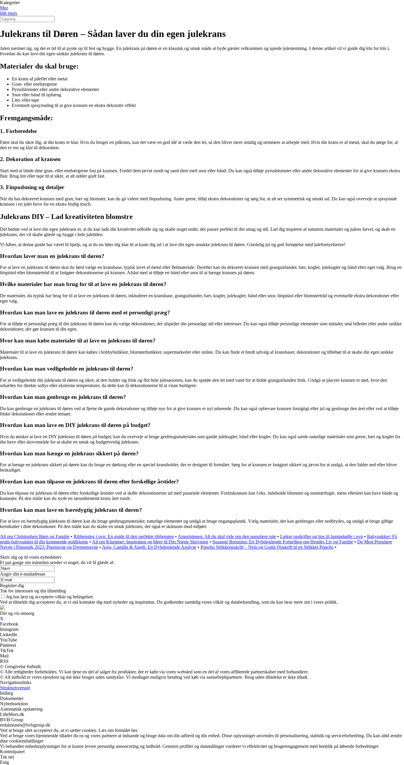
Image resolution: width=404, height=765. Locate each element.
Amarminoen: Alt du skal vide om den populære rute (227, 536)
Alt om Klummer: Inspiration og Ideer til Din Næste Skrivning (150, 541)
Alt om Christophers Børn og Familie (35, 536)
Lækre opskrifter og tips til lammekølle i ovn (321, 536)
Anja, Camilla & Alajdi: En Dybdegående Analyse (149, 547)
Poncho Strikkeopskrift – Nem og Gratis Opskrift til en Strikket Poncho (267, 547)
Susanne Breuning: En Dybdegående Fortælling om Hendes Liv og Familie (282, 541)
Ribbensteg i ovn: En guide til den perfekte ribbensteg (124, 536)
